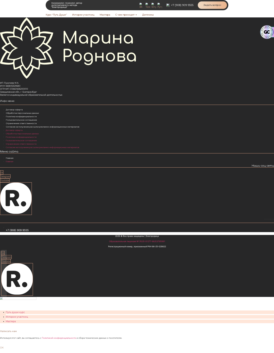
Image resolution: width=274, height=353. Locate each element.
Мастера (11, 321)
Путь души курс (15, 312)
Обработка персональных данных (22, 113)
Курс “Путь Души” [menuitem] (56, 14)
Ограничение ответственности (21, 123)
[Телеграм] (148, 6)
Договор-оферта (14, 109)
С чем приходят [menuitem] (125, 14)
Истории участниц (17, 316)
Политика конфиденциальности (21, 116)
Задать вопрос (212, 5)
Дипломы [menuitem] (148, 14)
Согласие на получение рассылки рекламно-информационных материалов (42, 127)
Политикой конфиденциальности (59, 338)
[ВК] (142, 6)
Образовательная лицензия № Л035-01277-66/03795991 (137, 241)
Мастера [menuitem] (105, 14)
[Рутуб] (160, 6)
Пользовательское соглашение (21, 120)
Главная (9, 158)
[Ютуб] (154, 6)
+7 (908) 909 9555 (182, 5)
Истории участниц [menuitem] (83, 14)
